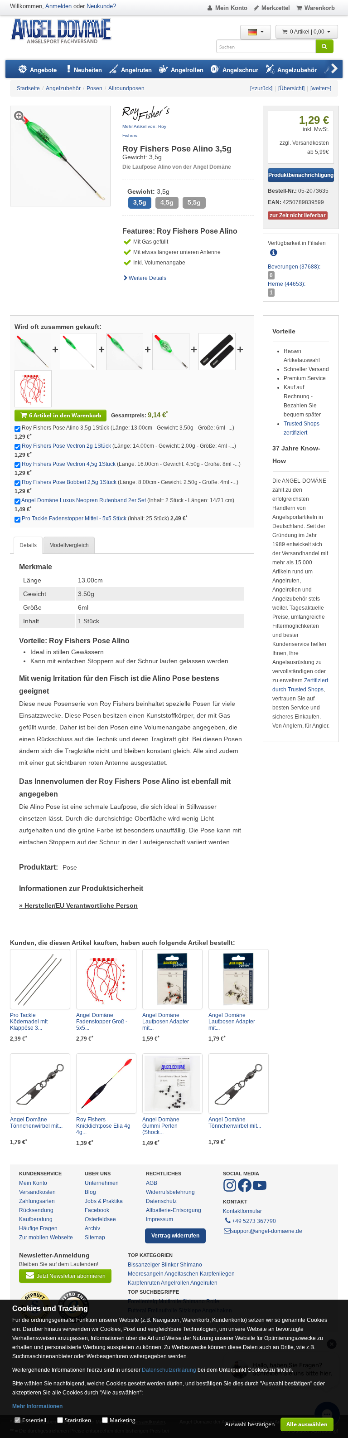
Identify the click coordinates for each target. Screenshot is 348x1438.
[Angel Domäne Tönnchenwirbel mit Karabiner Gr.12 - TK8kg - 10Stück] (40, 1083)
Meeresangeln (146, 1274)
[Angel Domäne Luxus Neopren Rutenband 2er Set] (217, 351)
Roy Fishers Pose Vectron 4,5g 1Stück (69, 464)
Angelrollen (175, 1283)
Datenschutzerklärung (169, 1370)
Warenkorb (319, 8)
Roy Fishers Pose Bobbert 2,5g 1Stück (69, 482)
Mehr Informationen (37, 1406)
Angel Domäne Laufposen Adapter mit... (165, 1021)
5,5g (194, 202)
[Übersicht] (291, 88)
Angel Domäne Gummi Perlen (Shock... (160, 1125)
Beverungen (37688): (294, 267)
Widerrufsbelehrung (170, 1192)
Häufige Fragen (38, 1228)
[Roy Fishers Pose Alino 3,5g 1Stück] (32, 351)
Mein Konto (231, 8)
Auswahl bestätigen (250, 1424)
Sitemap (95, 1237)
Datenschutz (161, 1201)
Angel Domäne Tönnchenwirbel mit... (36, 1122)
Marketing (122, 1420)
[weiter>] (320, 88)
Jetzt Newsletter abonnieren (71, 1276)
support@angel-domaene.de (266, 1231)
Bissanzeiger (144, 1265)
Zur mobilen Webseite (46, 1237)
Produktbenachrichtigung (301, 175)
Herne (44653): (286, 284)
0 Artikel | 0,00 (308, 32)
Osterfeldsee (100, 1219)
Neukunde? (101, 6)
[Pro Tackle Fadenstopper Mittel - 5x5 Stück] (33, 388)
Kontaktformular (242, 1211)
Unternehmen (102, 1183)
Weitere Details (147, 278)
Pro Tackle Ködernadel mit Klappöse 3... (29, 1021)
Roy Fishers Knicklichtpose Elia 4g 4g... (103, 1125)
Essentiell (34, 1420)
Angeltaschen (181, 1274)
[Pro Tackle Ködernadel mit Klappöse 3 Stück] (40, 979)
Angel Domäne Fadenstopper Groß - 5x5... (101, 1021)
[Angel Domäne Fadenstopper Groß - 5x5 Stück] (106, 979)
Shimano (191, 1265)
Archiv (92, 1228)
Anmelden (58, 6)
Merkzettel (275, 8)
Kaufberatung (36, 1219)
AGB (151, 1183)
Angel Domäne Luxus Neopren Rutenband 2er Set (83, 500)
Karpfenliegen (217, 1274)
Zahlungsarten (37, 1201)
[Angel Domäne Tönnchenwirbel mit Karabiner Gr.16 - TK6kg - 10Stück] (238, 1083)
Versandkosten (37, 1192)
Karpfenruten (144, 1283)
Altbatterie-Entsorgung (173, 1210)
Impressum (159, 1219)
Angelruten (204, 1283)
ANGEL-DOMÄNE (65, 31)
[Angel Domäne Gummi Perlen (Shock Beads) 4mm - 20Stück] (172, 1083)
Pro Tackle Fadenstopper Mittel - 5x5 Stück (74, 518)
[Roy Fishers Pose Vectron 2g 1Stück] (78, 351)
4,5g (167, 202)
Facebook (97, 1210)
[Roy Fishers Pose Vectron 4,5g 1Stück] (124, 351)
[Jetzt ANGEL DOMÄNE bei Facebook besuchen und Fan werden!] (230, 1190)
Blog (90, 1192)
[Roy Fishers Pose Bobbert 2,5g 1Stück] (170, 351)
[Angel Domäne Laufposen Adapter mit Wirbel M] (172, 979)
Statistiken (78, 1420)
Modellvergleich (69, 545)
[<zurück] (261, 88)
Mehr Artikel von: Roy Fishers (144, 131)
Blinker (170, 1265)
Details (28, 545)
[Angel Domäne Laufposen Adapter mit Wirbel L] (238, 979)
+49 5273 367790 (254, 1221)
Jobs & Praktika (104, 1201)
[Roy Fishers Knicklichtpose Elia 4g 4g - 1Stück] (106, 1083)
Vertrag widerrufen (175, 1236)
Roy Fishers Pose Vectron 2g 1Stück (66, 446)
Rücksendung (36, 1210)
